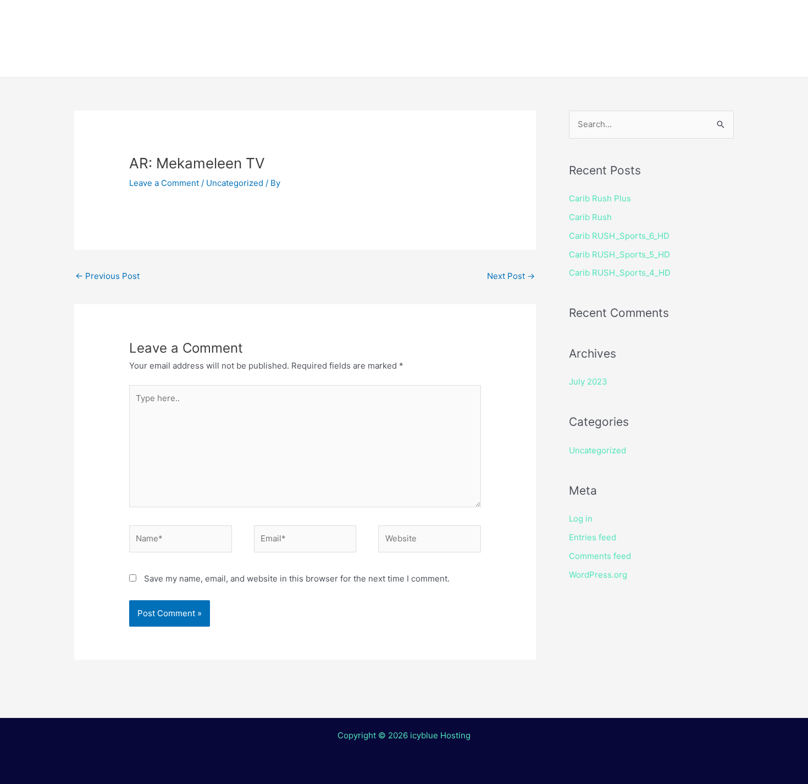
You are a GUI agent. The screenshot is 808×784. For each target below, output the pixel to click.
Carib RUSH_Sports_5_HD (619, 254)
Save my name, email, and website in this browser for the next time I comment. (297, 578)
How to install (399, 19)
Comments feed (600, 556)
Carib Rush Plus (600, 198)
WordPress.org (598, 574)
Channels (319, 19)
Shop (575, 19)
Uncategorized (234, 183)
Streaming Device (499, 19)
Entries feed (592, 537)
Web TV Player (544, 58)
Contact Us (412, 58)
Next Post (511, 276)
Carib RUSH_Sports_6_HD (619, 236)
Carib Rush (590, 217)
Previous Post (107, 276)
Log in (581, 518)
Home (261, 19)
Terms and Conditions (300, 58)
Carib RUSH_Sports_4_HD (620, 272)
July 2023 (588, 381)
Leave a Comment (164, 183)
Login (473, 58)
